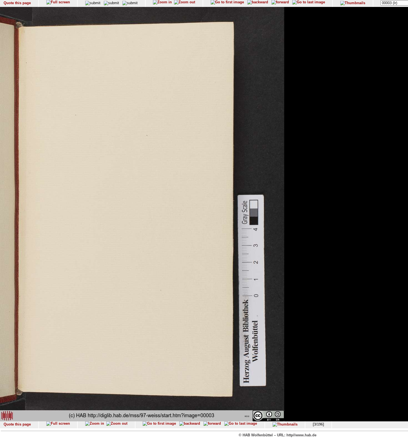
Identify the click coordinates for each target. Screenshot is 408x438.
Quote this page (17, 3)
